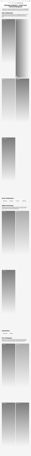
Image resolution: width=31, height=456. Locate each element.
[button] (5, 333)
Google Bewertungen (20, 2)
